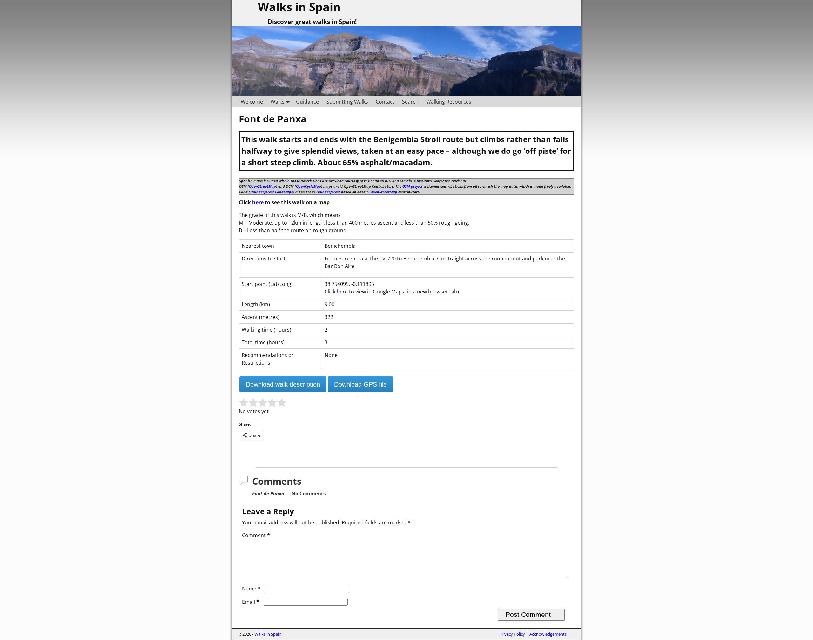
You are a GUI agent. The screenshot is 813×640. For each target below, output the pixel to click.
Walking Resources (448, 101)
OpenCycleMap (308, 186)
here (258, 202)
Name (251, 588)
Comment (256, 535)
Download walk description (283, 384)
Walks (278, 101)
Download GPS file (360, 384)
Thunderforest (328, 191)
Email (250, 601)
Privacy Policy (512, 634)
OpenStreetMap (262, 186)
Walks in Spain (267, 634)
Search (410, 101)
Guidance (307, 101)
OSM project (412, 186)
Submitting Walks (347, 101)
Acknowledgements (548, 634)
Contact (385, 101)
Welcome (252, 101)
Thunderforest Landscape (271, 191)
